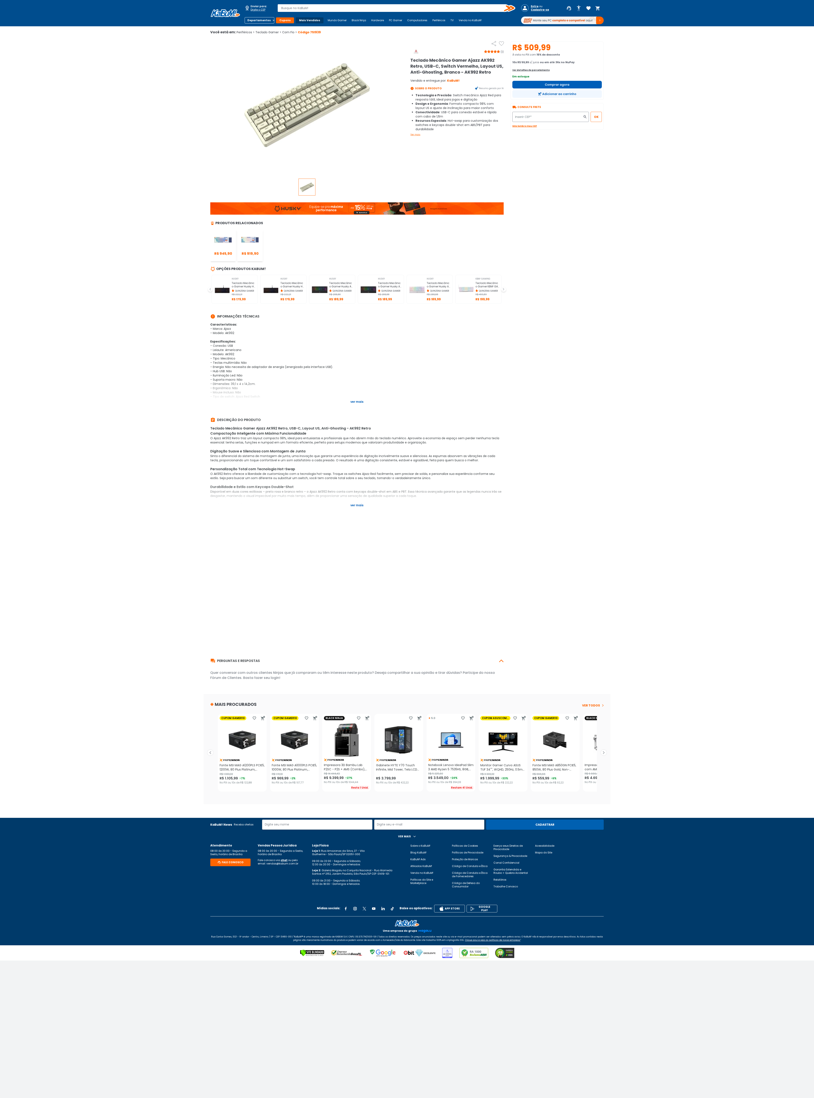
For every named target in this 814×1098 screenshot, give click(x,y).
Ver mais (415, 134)
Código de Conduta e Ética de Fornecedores (470, 874)
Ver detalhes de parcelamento (531, 70)
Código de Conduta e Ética (470, 866)
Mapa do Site (543, 852)
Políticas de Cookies (465, 846)
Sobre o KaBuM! (420, 846)
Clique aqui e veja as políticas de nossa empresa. (492, 940)
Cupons (285, 20)
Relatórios (499, 879)
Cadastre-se (540, 9)
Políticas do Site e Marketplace (421, 881)
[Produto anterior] (210, 752)
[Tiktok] (392, 908)
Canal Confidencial (506, 862)
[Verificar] (312, 953)
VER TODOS (591, 705)
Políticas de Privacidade (467, 852)
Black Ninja (359, 20)
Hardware (377, 20)
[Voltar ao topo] (407, 923)
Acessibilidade (544, 846)
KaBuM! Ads (418, 859)
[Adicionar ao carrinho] (263, 718)
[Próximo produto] (603, 752)
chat (284, 860)
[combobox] (393, 8)
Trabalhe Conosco (505, 886)
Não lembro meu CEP (524, 126)
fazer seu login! (267, 677)
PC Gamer (395, 20)
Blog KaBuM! (418, 852)
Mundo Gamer (337, 20)
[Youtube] (374, 908)
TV (452, 20)
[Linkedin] (383, 908)
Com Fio (289, 32)
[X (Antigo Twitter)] (364, 908)
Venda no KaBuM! (470, 20)
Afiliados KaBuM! (421, 866)
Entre (534, 6)
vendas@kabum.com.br (282, 863)
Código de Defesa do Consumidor (466, 884)
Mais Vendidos (309, 20)
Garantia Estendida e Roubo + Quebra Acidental (510, 871)
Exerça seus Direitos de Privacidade (508, 847)
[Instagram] (355, 908)
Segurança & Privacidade (510, 856)
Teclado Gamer (268, 32)
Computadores (417, 20)
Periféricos (438, 20)
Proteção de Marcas (465, 859)
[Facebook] (346, 908)
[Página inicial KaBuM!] (225, 13)
